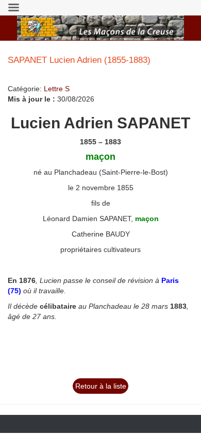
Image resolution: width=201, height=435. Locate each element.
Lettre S (57, 89)
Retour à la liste (100, 386)
